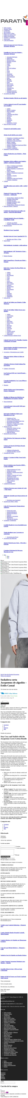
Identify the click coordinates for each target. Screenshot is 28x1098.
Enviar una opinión (5, 856)
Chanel (8, 65)
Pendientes (9, 120)
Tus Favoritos (7, 32)
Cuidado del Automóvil (9, 483)
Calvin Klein (10, 315)
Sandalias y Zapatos (12, 175)
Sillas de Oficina (11, 432)
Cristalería (9, 482)
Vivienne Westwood (12, 92)
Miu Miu (9, 79)
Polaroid (9, 327)
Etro (8, 69)
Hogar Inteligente (8, 401)
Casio (8, 276)
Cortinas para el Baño (12, 425)
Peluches (9, 515)
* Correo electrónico (20, 848)
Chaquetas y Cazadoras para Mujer (15, 138)
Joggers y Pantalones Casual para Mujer (16, 145)
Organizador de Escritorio (13, 431)
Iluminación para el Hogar (10, 433)
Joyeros (9, 117)
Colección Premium (8, 40)
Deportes (6, 385)
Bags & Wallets (10, 111)
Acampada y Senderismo (10, 520)
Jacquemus (9, 74)
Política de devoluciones (10, 1065)
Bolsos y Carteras (11, 110)
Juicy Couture (10, 283)
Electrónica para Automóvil (13, 500)
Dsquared (9, 317)
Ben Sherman (10, 275)
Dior (8, 67)
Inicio (2, 674)
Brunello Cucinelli (11, 61)
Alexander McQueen (12, 57)
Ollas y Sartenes (11, 481)
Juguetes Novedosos (12, 513)
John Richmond (11, 76)
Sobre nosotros (7, 27)
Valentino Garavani (11, 90)
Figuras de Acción (11, 510)
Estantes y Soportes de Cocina (14, 475)
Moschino (9, 325)
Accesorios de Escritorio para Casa (15, 421)
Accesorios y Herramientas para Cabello (13, 352)
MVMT (9, 288)
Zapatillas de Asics (11, 200)
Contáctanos (7, 30)
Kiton (8, 78)
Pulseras (9, 121)
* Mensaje (16, 855)
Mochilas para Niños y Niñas (14, 239)
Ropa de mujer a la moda (10, 124)
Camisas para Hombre (12, 167)
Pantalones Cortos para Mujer (14, 140)
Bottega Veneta (10, 59)
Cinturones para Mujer (12, 114)
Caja (7, 1092)
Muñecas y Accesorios (12, 516)
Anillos (8, 108)
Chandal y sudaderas (12, 148)
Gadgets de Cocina (11, 476)
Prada (8, 82)
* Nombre (17, 846)
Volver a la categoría (6, 676)
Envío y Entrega (8, 1064)
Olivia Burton (10, 289)
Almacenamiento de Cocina (13, 469)
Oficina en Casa (8, 426)
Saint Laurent (10, 85)
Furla (8, 279)
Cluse (8, 278)
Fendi (8, 71)
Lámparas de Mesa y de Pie (13, 451)
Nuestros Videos (8, 29)
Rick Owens (10, 83)
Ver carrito (3, 1092)
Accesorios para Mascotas (10, 538)
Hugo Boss (9, 282)
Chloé (8, 64)
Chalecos (9, 177)
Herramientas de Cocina (13, 478)
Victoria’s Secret (11, 331)
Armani (9, 274)
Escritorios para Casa (12, 429)
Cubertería (9, 473)
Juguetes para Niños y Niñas (11, 501)
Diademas (9, 115)
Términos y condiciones (9, 37)
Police (8, 290)
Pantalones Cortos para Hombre (14, 178)
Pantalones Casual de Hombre (11, 149)
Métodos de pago (8, 1062)
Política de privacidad (9, 36)
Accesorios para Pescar (12, 537)
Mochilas (9, 118)
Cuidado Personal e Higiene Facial (12, 335)
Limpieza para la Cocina (13, 479)
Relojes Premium (8, 256)
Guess (8, 281)
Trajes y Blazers (11, 171)
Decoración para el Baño (13, 422)
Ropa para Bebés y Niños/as (11, 206)
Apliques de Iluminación (13, 450)
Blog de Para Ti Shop (9, 33)
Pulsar (8, 292)
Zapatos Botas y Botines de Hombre (16, 205)
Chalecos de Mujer (11, 143)
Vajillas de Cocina (11, 471)
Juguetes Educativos (12, 512)
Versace (9, 330)
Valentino (9, 89)
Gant (8, 318)
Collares (9, 113)
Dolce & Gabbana (11, 68)
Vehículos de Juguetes (12, 519)
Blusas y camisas (11, 142)
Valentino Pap (10, 88)
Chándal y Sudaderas (12, 180)
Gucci (8, 72)
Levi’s (8, 324)
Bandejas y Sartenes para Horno (15, 472)
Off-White (9, 81)
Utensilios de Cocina (9, 453)
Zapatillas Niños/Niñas (12, 199)
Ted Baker (9, 295)
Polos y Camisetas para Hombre (15, 165)
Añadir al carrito (4, 703)
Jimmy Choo (10, 75)
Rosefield (9, 293)
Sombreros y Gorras (12, 123)
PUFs (5, 1061)
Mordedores (10, 517)
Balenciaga (9, 58)
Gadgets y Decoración (9, 368)
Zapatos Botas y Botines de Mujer (15, 197)
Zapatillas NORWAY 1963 (13, 202)
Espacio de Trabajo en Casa (13, 428)
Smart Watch (7, 240)
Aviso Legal (7, 39)
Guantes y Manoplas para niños (14, 224)
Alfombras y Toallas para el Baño (15, 423)
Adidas (8, 272)
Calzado (6, 181)
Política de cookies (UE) (10, 34)
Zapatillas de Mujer (11, 203)
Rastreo (5, 1066)
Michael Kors (10, 286)
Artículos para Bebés (12, 222)
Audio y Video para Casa (13, 419)
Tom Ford (9, 86)
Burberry (9, 62)
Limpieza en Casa (11, 418)
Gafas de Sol (7, 298)
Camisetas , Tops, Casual (13, 139)
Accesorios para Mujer (9, 93)
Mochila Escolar (8, 225)
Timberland (9, 296)
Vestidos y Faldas (11, 146)
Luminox (9, 285)
